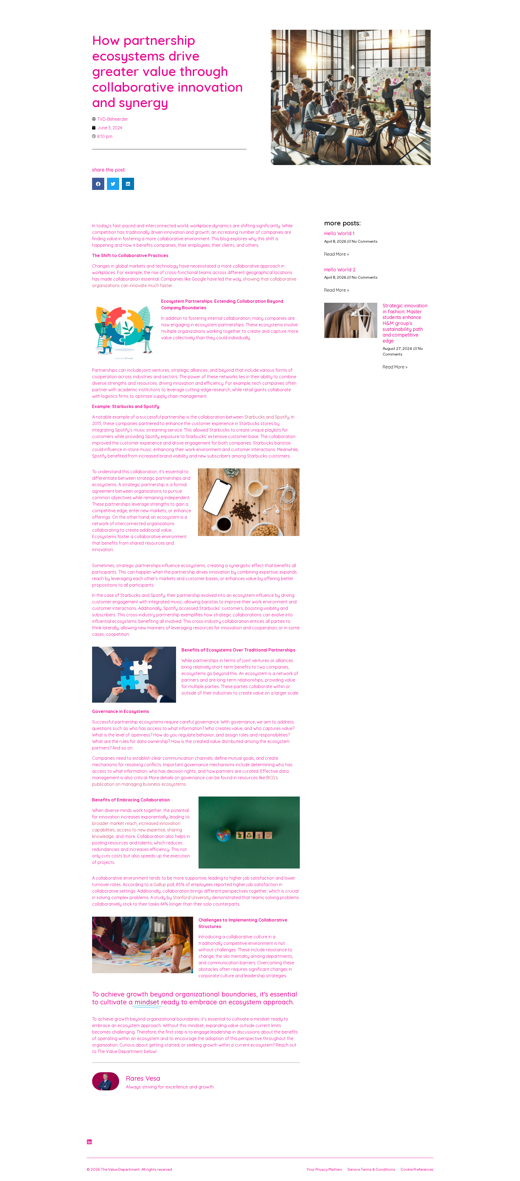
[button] (98, 184)
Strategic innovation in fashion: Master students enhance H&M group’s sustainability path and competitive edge (405, 323)
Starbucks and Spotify (267, 417)
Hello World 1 (339, 233)
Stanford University (192, 897)
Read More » (336, 254)
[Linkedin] (89, 1142)
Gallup (160, 884)
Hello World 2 (340, 270)
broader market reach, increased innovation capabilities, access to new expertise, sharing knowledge (137, 830)
